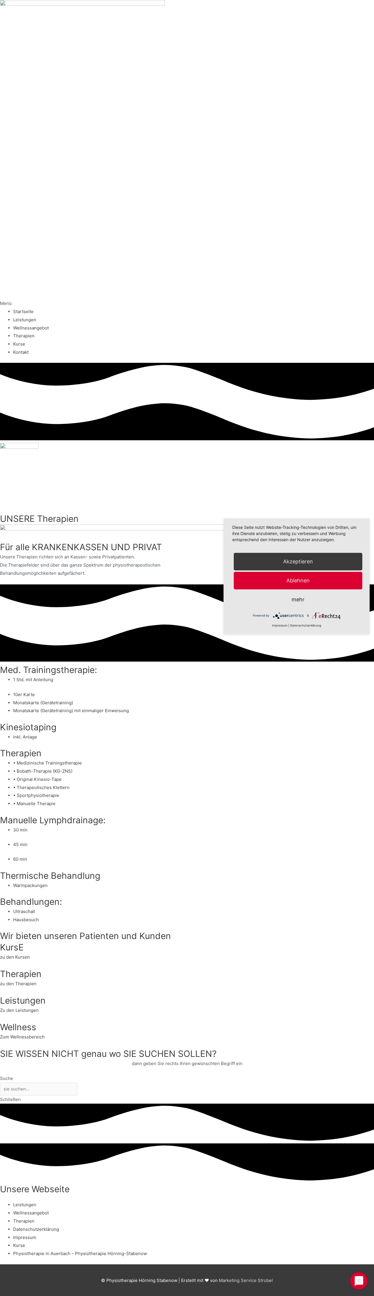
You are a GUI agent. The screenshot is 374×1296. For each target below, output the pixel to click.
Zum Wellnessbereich (22, 1037)
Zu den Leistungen (19, 1010)
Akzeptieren (298, 561)
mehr (298, 599)
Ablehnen (298, 580)
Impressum (24, 1237)
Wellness (18, 1027)
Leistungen (24, 319)
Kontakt (21, 352)
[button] (187, 303)
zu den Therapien (18, 983)
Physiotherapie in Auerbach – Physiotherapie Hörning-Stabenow (80, 1253)
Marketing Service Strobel (246, 1280)
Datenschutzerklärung (36, 1229)
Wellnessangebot (31, 328)
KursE (12, 947)
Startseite (23, 311)
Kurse (19, 344)
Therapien (23, 336)
